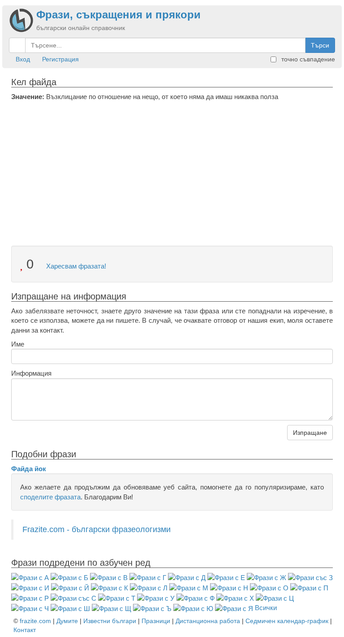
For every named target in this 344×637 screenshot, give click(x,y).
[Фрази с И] (30, 587)
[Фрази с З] (310, 577)
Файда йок (28, 468)
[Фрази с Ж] (266, 577)
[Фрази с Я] (234, 607)
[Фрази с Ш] (70, 607)
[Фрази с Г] (147, 577)
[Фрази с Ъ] (152, 607)
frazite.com (35, 620)
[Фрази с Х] (235, 598)
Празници (156, 620)
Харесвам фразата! (75, 266)
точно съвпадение (307, 59)
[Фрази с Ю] (193, 607)
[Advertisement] (172, 168)
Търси (320, 45)
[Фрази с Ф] (195, 598)
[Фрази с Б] (69, 577)
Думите (67, 620)
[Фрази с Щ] (111, 607)
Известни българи (109, 620)
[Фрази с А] (30, 577)
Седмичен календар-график (286, 620)
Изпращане (310, 432)
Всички (266, 607)
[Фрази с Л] (149, 587)
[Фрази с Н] (229, 587)
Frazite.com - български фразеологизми (96, 529)
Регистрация (60, 59)
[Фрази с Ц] (275, 598)
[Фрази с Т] (116, 598)
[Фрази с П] (309, 587)
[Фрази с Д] (187, 577)
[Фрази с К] (109, 587)
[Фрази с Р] (30, 598)
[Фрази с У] (156, 598)
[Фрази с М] (188, 587)
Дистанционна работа (208, 620)
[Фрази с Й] (70, 587)
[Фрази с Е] (226, 577)
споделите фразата (50, 497)
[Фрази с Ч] (30, 607)
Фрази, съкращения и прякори (118, 15)
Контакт (24, 629)
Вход (23, 59)
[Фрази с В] (109, 577)
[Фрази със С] (73, 598)
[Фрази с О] (269, 587)
